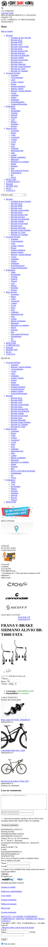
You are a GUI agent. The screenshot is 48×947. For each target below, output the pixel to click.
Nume (3, 863)
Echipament (10, 106)
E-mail (4, 866)
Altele (13, 108)
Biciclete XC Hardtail (19, 71)
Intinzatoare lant (17, 151)
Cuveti (13, 142)
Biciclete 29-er (16, 40)
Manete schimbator (18, 157)
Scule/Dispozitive (17, 102)
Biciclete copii (16, 44)
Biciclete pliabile (17, 58)
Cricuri (13, 93)
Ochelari (14, 113)
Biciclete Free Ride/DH (20, 55)
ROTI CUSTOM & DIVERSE (23, 471)
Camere (14, 139)
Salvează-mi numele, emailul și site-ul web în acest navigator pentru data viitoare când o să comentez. (22, 819)
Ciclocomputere (17, 77)
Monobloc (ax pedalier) (20, 162)
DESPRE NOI (11, 186)
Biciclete (9, 35)
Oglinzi (14, 97)
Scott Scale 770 (24, 617)
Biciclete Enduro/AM (19, 51)
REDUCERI (11, 179)
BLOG (8, 188)
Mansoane (15, 159)
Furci (13, 146)
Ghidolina (15, 95)
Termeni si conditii (8, 887)
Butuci (13, 133)
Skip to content (7, 31)
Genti (13, 80)
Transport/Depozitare (19, 104)
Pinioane (14, 166)
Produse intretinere (18, 86)
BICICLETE (6, 916)
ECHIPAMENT (30, 916)
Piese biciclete (11, 128)
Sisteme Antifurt (17, 89)
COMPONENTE (13, 182)
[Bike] (17, 6)
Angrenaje (15, 131)
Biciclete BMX (17, 42)
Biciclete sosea (16, 62)
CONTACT (10, 190)
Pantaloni (14, 124)
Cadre (13, 135)
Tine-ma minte (9, 944)
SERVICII (20, 919)
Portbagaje (15, 100)
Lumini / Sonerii (17, 82)
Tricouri (14, 117)
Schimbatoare (16, 173)
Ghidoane (14, 148)
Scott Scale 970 (24, 619)
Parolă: (32, 932)
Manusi (14, 122)
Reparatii (9, 184)
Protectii (14, 115)
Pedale (13, 164)
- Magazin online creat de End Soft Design (17, 927)
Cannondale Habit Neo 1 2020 (13, 750)
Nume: (3, 932)
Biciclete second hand (19, 60)
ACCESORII (17, 916)
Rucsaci (14, 126)
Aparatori (14, 75)
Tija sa (13, 177)
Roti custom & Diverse (20, 170)
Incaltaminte (15, 111)
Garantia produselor (8, 900)
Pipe (12, 168)
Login (11, 13)
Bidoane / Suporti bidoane (21, 91)
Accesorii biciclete (13, 73)
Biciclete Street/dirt (18, 64)
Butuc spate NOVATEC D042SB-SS (15, 720)
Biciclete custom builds (20, 47)
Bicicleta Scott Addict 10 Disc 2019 (15, 781)
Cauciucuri (15, 137)
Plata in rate (5, 908)
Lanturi (13, 155)
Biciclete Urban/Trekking (21, 66)
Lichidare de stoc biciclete (21, 38)
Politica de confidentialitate (11, 891)
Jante (13, 153)
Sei (12, 175)
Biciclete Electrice (18, 53)
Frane (13, 144)
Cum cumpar (6, 895)
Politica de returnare (8, 904)
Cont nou (4, 13)
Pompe (13, 84)
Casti (13, 120)
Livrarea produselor (8, 912)
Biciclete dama (16, 49)
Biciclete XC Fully (18, 69)
